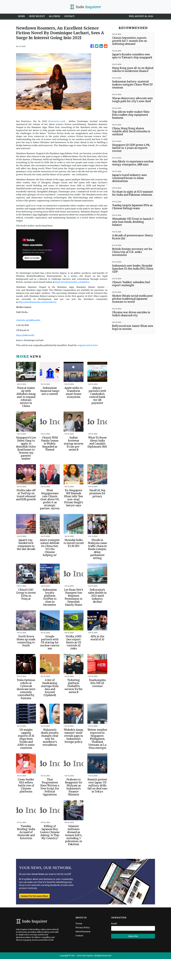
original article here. (87, 345)
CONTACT (69, 16)
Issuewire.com (56, 121)
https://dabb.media (25, 335)
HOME (21, 16)
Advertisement (82, 931)
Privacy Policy (82, 927)
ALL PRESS (54, 16)
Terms (78, 923)
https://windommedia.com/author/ (71, 282)
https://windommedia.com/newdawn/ (37, 302)
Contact (79, 935)
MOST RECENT (37, 16)
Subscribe (133, 936)
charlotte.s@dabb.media (28, 320)
